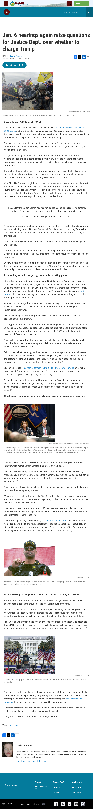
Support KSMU (58, 782)
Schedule (56, 787)
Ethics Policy (76, 793)
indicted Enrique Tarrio (56, 520)
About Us (56, 793)
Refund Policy (77, 787)
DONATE (82, 3)
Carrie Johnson (16, 56)
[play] (7, 12)
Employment (77, 782)
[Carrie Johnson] (7, 749)
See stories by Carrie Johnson (31, 760)
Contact (38, 782)
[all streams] (89, 12)
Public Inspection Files (41, 788)
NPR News (14, 725)
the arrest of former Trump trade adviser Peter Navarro (48, 368)
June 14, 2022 (64, 216)
